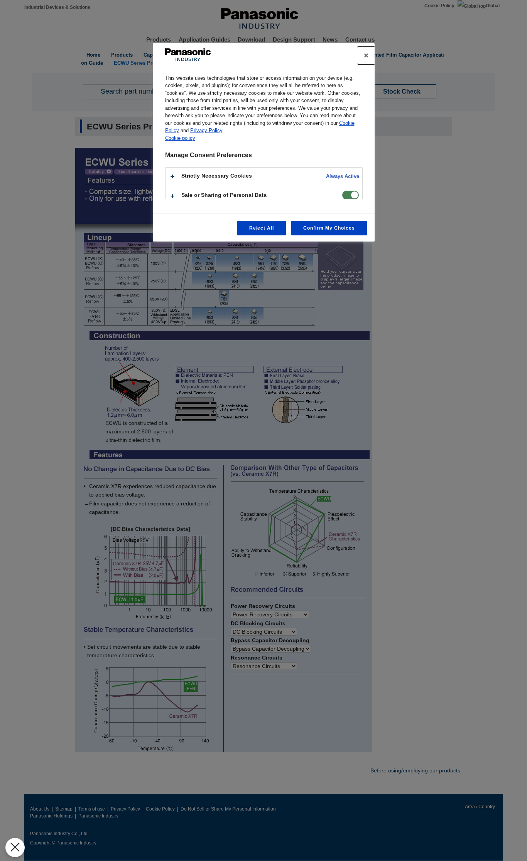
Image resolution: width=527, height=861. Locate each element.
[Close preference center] (366, 55)
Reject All (261, 228)
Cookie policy (180, 138)
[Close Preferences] (15, 847)
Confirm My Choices (329, 228)
